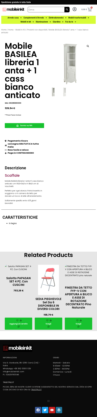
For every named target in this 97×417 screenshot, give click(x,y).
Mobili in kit (26, 22)
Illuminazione (42, 22)
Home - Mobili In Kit (17, 30)
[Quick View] (20, 320)
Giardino (56, 22)
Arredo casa (13, 18)
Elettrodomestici (56, 18)
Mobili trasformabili (77, 18)
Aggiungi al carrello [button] (18, 324)
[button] (24, 125)
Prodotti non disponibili (37, 30)
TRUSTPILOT (36, 389)
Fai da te (69, 22)
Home (4, 30)
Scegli (48, 324)
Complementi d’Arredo (33, 18)
